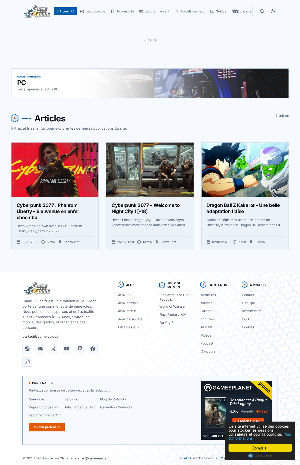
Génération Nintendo (116, 407)
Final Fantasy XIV (172, 314)
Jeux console (128, 303)
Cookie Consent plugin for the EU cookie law (260, 455)
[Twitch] (79, 348)
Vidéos (206, 335)
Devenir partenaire (47, 427)
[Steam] (27, 348)
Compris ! (260, 448)
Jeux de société (130, 319)
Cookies (248, 327)
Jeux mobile (127, 311)
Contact (248, 295)
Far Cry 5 (166, 323)
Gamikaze (36, 399)
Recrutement (252, 311)
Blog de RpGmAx (113, 399)
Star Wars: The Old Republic (173, 297)
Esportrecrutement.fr (45, 415)
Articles (206, 303)
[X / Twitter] (53, 348)
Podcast (207, 343)
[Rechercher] (262, 11)
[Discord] (40, 348)
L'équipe (248, 303)
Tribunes (207, 319)
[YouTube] (66, 348)
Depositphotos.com (44, 407)
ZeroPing (71, 399)
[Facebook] (93, 348)
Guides (206, 311)
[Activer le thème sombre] (273, 11)
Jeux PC (124, 295)
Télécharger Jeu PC (79, 407)
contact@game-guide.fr (41, 336)
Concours (208, 351)
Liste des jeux (128, 327)
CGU (245, 319)
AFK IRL (207, 327)
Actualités (208, 295)
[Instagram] (27, 362)
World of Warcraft (173, 306)
